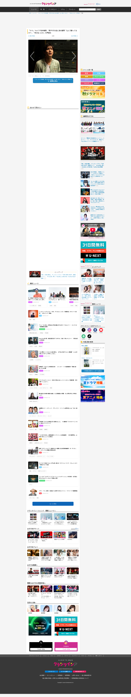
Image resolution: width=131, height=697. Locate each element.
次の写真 (73, 36)
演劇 (86, 76)
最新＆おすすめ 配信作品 (36, 583)
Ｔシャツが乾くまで (32, 305)
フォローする (41, 649)
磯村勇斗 (46, 429)
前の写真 (32, 36)
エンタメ (99, 80)
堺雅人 (76, 305)
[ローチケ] (98, 4)
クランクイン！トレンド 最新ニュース (41, 511)
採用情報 (67, 675)
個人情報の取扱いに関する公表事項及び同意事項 (56, 678)
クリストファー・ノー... (41, 456)
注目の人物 (31, 603)
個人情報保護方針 (86, 675)
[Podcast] (83, 336)
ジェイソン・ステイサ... (33, 387)
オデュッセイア (32, 456)
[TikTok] (89, 336)
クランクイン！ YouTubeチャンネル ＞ (97, 237)
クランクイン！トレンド (34, 655)
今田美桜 (40, 429)
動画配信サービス (99, 83)
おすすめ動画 (32, 565)
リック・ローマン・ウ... (44, 387)
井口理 (36, 346)
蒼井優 (39, 305)
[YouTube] (101, 330)
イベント (45, 655)
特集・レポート (99, 655)
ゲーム (30, 484)
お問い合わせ (75, 675)
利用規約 (60, 675)
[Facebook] (95, 330)
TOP (29, 13)
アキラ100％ (42, 374)
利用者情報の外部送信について (80, 678)
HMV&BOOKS (78, 671)
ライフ (82, 655)
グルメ (51, 655)
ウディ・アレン (32, 497)
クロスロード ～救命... (33, 429)
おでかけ (59, 655)
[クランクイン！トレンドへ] (89, 4)
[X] (83, 330)
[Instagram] (89, 330)
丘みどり (31, 374)
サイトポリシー (51, 675)
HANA (51, 305)
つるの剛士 (31, 359)
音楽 (55, 305)
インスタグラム (38, 359)
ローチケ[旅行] (64, 671)
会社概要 (42, 675)
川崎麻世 (36, 374)
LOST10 (30, 346)
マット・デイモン (50, 456)
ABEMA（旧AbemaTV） (33, 401)
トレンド (86, 83)
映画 (51, 387)
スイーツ (66, 655)
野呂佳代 (40, 346)
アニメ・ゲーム (99, 76)
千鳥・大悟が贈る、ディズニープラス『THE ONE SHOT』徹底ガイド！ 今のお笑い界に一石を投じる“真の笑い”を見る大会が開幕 (58, 276)
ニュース (33, 13)
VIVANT (72, 305)
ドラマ (86, 80)
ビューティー (75, 655)
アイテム (90, 655)
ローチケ (51, 671)
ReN (30, 319)
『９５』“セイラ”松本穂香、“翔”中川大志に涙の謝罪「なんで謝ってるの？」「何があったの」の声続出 (58, 13)
